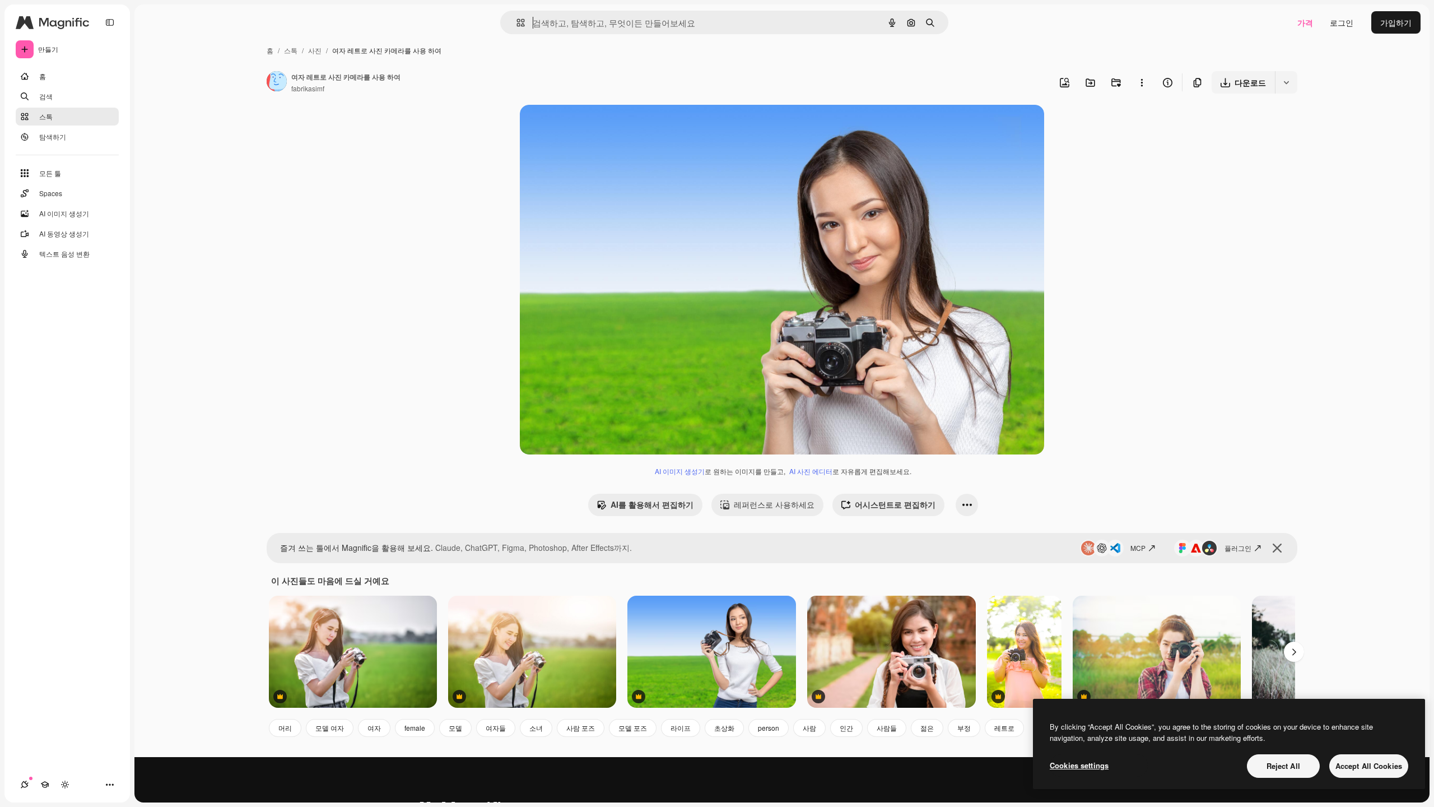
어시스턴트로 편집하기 (895, 504)
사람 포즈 (580, 727)
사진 (315, 50)
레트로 (1004, 727)
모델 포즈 (632, 727)
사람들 (887, 727)
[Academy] (45, 785)
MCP (1138, 548)
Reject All (1283, 765)
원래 (584, 126)
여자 (374, 727)
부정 (964, 727)
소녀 (536, 727)
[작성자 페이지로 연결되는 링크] (277, 82)
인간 (846, 727)
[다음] (1294, 652)
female (414, 727)
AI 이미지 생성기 (680, 471)
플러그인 (1238, 548)
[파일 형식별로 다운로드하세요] (1286, 82)
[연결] (25, 785)
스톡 (290, 50)
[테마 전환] (65, 785)
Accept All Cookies (1368, 765)
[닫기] (1277, 548)
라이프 (681, 727)
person (768, 727)
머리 (285, 727)
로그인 (1341, 22)
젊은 (927, 727)
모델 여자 (329, 727)
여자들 (496, 727)
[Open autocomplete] (516, 22)
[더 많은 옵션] (1141, 82)
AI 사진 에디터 (810, 471)
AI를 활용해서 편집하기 (652, 504)
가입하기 (1396, 22)
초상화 (724, 727)
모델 (455, 727)
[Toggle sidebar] (110, 22)
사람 (809, 727)
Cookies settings (1079, 765)
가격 (1305, 22)
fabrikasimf (307, 88)
